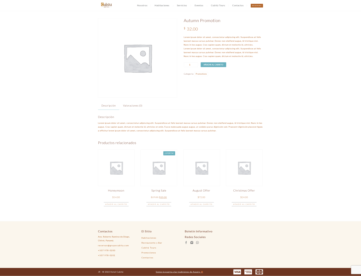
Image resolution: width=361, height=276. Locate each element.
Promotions (201, 74)
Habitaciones (162, 5)
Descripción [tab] (108, 105)
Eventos (199, 5)
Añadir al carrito (213, 64)
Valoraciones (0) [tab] (132, 105)
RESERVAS (257, 5)
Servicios (182, 5)
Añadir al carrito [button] (116, 204)
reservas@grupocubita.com (113, 245)
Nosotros (142, 5)
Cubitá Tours (218, 5)
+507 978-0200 (106, 250)
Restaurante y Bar (151, 243)
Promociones (148, 252)
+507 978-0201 (106, 255)
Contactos (238, 5)
